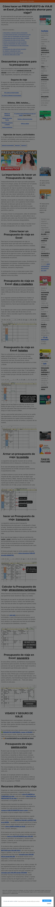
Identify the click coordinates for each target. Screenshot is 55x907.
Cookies (49, 903)
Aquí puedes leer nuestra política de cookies (29, 901)
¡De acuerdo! (47, 900)
